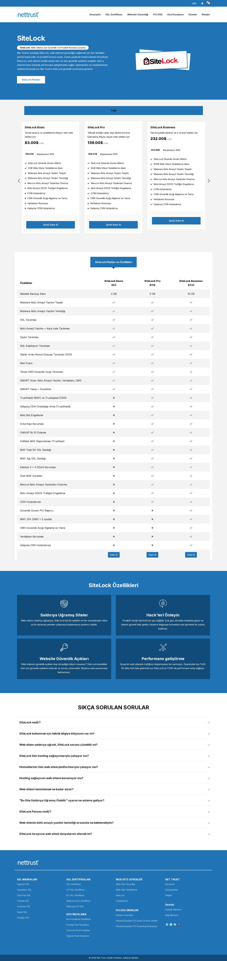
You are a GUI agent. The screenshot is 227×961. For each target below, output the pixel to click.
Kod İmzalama (175, 14)
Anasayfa (95, 14)
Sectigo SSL (23, 917)
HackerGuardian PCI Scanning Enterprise (136, 926)
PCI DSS (157, 14)
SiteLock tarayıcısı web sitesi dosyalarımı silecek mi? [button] (55, 833)
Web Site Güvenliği (125, 884)
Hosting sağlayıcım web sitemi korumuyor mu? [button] (51, 778)
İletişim (206, 14)
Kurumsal (169, 884)
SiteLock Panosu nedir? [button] (35, 811)
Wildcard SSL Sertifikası (78, 901)
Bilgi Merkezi (171, 915)
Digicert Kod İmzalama (77, 936)
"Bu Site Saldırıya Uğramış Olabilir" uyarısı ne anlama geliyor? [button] (61, 800)
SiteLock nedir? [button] (30, 722)
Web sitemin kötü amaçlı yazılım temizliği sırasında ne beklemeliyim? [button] (66, 822)
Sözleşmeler (171, 889)
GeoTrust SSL (24, 895)
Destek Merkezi (173, 909)
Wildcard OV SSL (75, 906)
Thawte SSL (23, 901)
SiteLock (120, 895)
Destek (193, 14)
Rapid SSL (22, 912)
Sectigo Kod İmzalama (77, 924)
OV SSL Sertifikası (75, 889)
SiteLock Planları (31, 79)
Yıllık (113, 110)
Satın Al (114, 554)
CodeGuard (122, 901)
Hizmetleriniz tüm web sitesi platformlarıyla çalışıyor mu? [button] (58, 767)
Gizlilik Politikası (114, 958)
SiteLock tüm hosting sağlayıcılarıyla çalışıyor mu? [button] (54, 755)
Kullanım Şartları (130, 958)
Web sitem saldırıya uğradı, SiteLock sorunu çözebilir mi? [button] (58, 744)
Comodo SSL (23, 906)
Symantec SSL (24, 889)
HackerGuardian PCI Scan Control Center (137, 920)
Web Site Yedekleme (126, 889)
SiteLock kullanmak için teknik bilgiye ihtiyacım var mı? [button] (57, 733)
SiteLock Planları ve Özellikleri (113, 262)
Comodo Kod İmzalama (78, 930)
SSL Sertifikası (113, 14)
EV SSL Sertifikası (75, 895)
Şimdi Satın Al (50, 224)
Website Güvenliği (137, 14)
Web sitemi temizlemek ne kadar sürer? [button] (46, 789)
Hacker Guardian (124, 915)
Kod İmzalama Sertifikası (78, 919)
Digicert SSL (23, 884)
